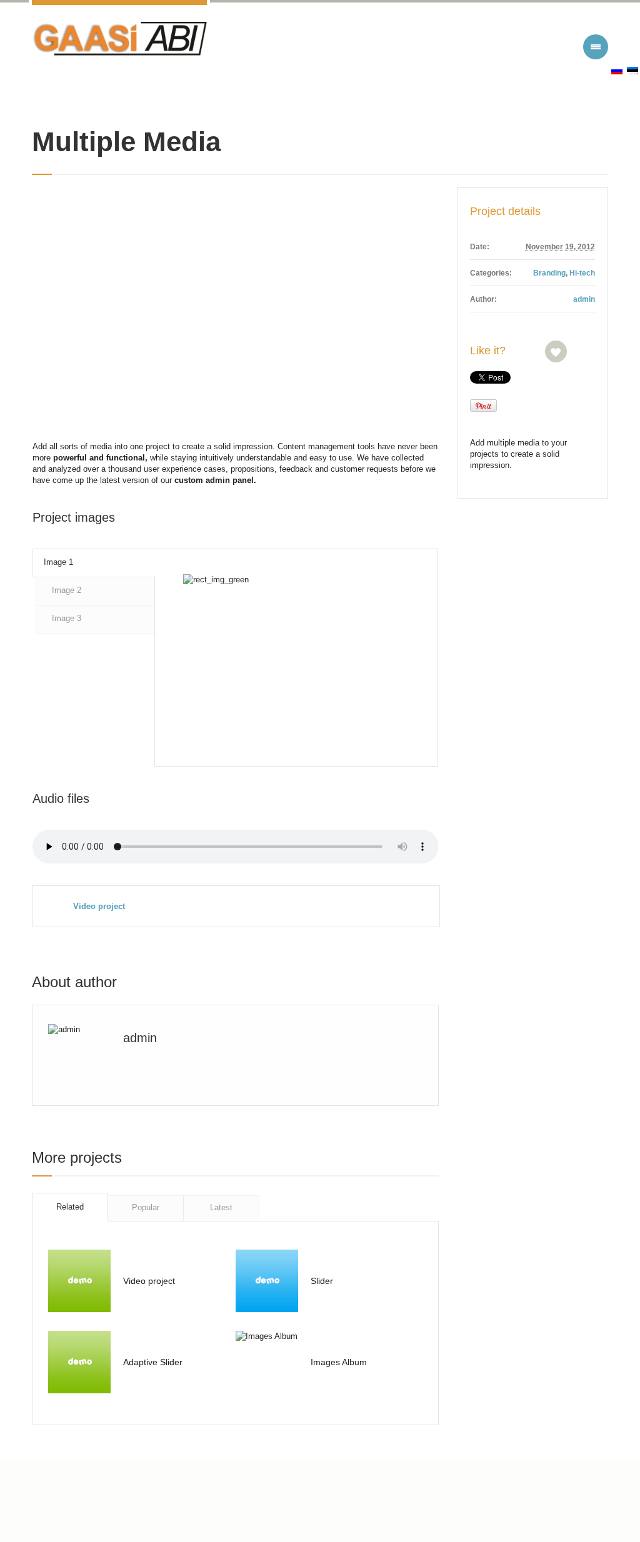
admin (584, 299)
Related (70, 1206)
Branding (549, 273)
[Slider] (267, 1281)
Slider (322, 1281)
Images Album (339, 1362)
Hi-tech (582, 273)
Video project (99, 906)
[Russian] (616, 70)
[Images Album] (267, 1362)
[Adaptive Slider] (79, 1362)
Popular (145, 1207)
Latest (221, 1207)
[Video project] (79, 1281)
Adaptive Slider (152, 1362)
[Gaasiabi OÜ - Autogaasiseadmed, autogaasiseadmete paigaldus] (119, 42)
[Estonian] (632, 70)
